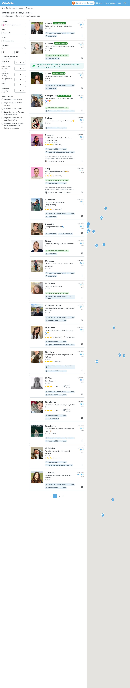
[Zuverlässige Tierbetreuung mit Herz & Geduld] (57, 81)
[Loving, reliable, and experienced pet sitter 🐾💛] (57, 336)
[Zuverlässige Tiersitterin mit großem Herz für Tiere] (57, 361)
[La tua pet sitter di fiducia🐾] (57, 228)
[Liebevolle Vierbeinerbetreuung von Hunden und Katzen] (57, 51)
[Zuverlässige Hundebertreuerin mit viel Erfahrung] (57, 480)
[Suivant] (63, 496)
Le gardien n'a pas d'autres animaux (13, 104)
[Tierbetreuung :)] (57, 386)
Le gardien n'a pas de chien (13, 99)
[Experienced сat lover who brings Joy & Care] (57, 410)
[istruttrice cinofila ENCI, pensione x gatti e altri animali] (57, 268)
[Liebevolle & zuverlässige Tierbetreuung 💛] (57, 123)
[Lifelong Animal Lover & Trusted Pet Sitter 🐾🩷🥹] (57, 103)
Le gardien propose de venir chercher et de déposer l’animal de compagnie (13, 126)
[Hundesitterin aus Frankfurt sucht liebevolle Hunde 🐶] (57, 433)
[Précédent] (51, 496)
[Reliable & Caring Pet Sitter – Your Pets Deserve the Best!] (57, 148)
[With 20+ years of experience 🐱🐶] (57, 180)
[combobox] (14, 25)
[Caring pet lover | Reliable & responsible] (57, 29)
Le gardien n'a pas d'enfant (13, 108)
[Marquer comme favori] (82, 35)
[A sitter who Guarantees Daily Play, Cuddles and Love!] (57, 312)
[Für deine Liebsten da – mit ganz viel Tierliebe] (57, 456)
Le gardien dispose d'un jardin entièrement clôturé (14, 113)
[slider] (2, 48)
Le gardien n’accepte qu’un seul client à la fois (13, 119)
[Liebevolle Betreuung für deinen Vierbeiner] (57, 247)
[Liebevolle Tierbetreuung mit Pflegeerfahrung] (57, 208)
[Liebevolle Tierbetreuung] (57, 291)
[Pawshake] (8, 3)
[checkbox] (2, 99)
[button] (86, 224)
